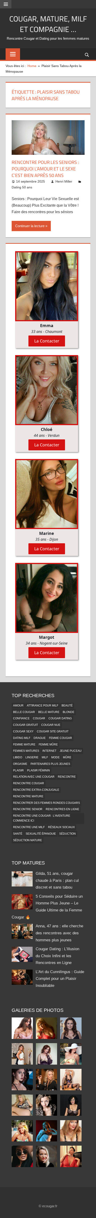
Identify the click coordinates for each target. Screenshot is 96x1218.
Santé (17, 833)
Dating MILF (21, 738)
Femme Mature (24, 744)
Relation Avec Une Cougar (34, 776)
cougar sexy (23, 731)
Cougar (39, 718)
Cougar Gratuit (25, 725)
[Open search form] (87, 54)
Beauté (67, 705)
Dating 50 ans (22, 187)
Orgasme (20, 764)
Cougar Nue (50, 725)
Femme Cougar (60, 738)
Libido (17, 757)
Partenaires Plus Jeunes (50, 764)
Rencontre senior (27, 809)
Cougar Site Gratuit (53, 731)
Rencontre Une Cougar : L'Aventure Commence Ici (41, 818)
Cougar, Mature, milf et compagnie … (48, 24)
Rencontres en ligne (62, 809)
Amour (18, 705)
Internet (49, 750)
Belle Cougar (24, 712)
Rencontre (67, 776)
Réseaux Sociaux (61, 827)
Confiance (21, 718)
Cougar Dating (60, 718)
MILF (45, 757)
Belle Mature (48, 712)
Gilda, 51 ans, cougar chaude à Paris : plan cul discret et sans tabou (57, 880)
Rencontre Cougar (28, 783)
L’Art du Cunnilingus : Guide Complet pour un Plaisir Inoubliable (60, 979)
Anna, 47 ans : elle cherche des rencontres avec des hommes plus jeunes (59, 933)
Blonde (68, 712)
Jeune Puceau (71, 750)
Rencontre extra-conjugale (36, 789)
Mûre (67, 757)
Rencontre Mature (28, 796)
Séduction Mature (27, 840)
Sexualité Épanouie (41, 833)
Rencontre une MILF (29, 827)
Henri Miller (63, 181)
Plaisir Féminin (38, 770)
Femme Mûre (48, 744)
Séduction (67, 833)
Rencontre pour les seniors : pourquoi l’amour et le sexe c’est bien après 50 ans (45, 169)
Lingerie (31, 757)
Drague (40, 738)
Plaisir (18, 770)
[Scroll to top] (88, 1210)
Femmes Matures (26, 750)
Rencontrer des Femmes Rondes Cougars (46, 803)
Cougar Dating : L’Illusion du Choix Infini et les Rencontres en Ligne (57, 956)
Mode (55, 757)
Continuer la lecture (30, 226)
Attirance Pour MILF (42, 705)
